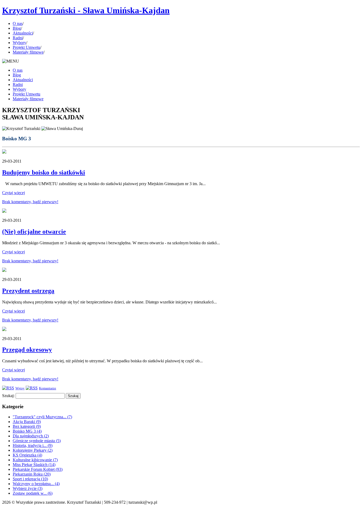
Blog (17, 28)
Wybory (19, 42)
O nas (18, 23)
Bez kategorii (27, 426)
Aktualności (23, 33)
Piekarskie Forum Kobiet (38, 469)
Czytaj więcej (13, 192)
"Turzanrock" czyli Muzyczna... (42, 417)
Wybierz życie (27, 488)
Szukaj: (8, 395)
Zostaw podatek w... (32, 493)
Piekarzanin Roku (32, 474)
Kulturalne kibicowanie (35, 460)
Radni (18, 38)
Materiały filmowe (28, 52)
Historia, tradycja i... (32, 445)
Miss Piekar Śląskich (34, 464)
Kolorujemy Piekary (32, 450)
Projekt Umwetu (26, 47)
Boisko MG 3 (27, 431)
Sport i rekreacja (30, 479)
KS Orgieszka (27, 455)
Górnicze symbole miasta (37, 440)
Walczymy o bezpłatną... (36, 483)
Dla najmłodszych (31, 436)
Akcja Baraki (27, 421)
